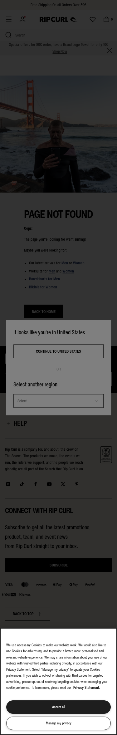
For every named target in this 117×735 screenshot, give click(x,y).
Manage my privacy (58, 723)
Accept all (58, 707)
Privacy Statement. (86, 687)
